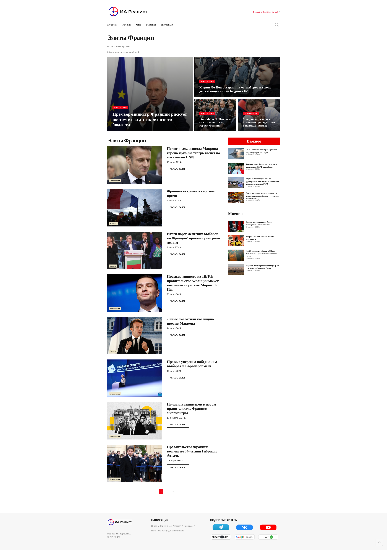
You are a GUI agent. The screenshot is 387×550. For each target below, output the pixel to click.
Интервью (167, 24)
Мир (138, 24)
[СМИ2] (268, 537)
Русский (256, 11)
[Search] (276, 24)
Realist (110, 46)
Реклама (188, 525)
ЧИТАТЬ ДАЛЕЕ (177, 169)
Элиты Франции (123, 46)
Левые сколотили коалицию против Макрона (190, 321)
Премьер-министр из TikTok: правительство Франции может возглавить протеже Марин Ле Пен (193, 282)
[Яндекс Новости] (220, 537)
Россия (126, 24)
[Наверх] (379, 542)
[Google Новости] (244, 537)
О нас (154, 525)
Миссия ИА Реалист (170, 525)
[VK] (244, 527)
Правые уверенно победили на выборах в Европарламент (192, 364)
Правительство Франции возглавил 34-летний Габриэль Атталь (192, 451)
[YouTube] (268, 527)
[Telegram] (220, 527)
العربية (275, 11)
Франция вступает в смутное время (190, 193)
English (266, 11)
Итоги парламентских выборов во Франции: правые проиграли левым (193, 238)
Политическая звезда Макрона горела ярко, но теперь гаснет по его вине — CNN (193, 153)
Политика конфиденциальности (167, 530)
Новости (112, 24)
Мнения (151, 24)
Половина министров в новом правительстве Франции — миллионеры (191, 408)
